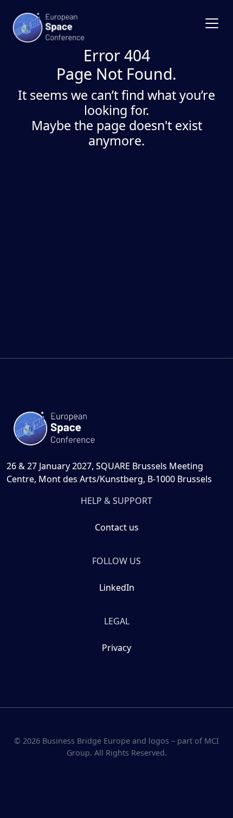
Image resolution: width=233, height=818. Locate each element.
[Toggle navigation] (211, 23)
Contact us (117, 527)
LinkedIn (116, 587)
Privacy (116, 648)
